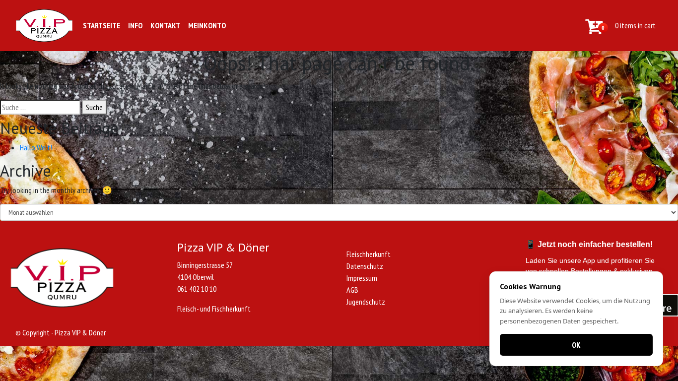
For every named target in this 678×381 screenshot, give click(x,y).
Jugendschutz (365, 302)
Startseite (101, 25)
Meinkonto (207, 25)
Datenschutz (364, 266)
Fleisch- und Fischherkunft (214, 309)
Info (135, 25)
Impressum (361, 278)
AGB (352, 290)
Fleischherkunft (368, 254)
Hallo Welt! (36, 147)
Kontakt (165, 25)
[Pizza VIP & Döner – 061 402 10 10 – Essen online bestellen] (44, 25)
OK (576, 345)
